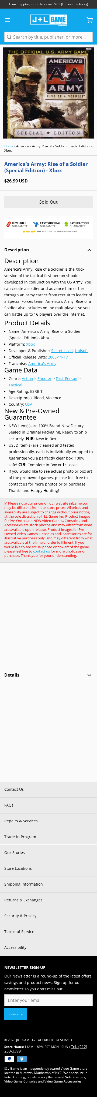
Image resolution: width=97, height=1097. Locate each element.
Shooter (44, 378)
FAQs (8, 805)
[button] (48, 202)
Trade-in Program (20, 836)
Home (8, 146)
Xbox (30, 344)
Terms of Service (19, 931)
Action (27, 378)
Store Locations (18, 868)
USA (28, 404)
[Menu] (9, 20)
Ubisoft (81, 350)
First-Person (66, 378)
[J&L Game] (48, 20)
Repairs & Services (21, 820)
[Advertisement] (48, 617)
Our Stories (14, 852)
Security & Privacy (20, 915)
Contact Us (14, 789)
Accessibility (15, 947)
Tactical (15, 384)
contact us (41, 551)
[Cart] (87, 20)
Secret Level (62, 350)
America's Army (42, 363)
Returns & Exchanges (23, 899)
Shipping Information (23, 884)
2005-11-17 (58, 357)
